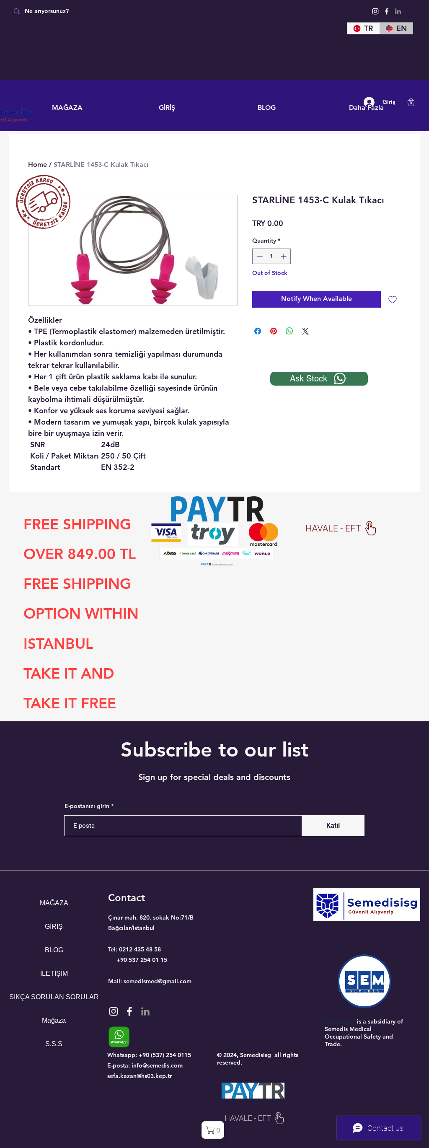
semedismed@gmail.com (157, 981)
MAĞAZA (54, 903)
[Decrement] (258, 256)
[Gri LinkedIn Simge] (398, 11)
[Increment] (284, 256)
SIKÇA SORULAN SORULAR (54, 996)
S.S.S (53, 1043)
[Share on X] (305, 331)
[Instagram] (375, 11)
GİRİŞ (54, 926)
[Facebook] (386, 11)
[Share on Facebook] (258, 331)
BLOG (54, 950)
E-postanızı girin (87, 806)
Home (37, 164)
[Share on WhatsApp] (289, 331)
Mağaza (54, 1020)
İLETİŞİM (54, 973)
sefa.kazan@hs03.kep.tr (139, 1076)
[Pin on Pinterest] (274, 331)
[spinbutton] (271, 256)
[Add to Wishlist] (392, 299)
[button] (411, 102)
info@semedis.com (157, 1065)
